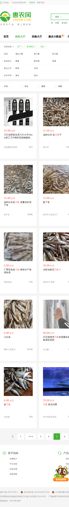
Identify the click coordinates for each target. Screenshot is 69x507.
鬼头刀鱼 (19, 54)
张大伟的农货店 (49, 417)
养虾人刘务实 (9, 349)
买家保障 (13, 474)
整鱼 (17, 61)
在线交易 (13, 469)
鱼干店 (46, 147)
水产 (19, 47)
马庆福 (7, 417)
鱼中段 (37, 61)
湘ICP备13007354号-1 (9, 492)
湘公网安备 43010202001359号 (36, 492)
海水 (17, 75)
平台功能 (13, 464)
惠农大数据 (54, 36)
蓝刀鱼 (37, 54)
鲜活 (17, 68)
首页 (6, 36)
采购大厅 (37, 36)
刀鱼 (42, 47)
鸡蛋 (57, 23)
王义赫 (46, 349)
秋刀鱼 (55, 54)
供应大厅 (20, 36)
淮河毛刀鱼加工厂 (50, 214)
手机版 (6, 2)
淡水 (36, 75)
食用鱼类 (30, 47)
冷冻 (36, 68)
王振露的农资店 (10, 147)
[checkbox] (24, 86)
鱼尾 (54, 61)
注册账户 (13, 459)
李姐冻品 (8, 282)
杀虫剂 (64, 23)
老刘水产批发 (49, 282)
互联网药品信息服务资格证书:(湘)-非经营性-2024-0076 (23, 496)
